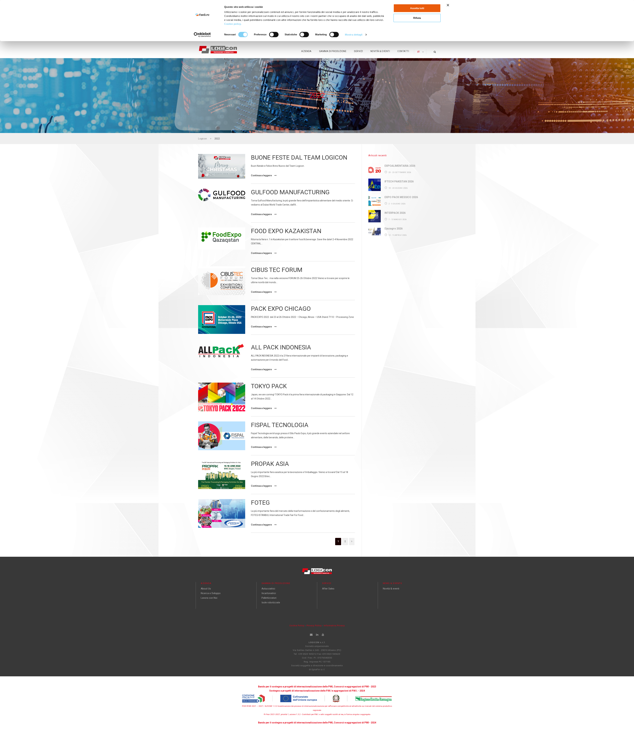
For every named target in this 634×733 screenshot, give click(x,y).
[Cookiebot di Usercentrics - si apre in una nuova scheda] (202, 34)
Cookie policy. (233, 23)
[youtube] (323, 634)
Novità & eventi (380, 51)
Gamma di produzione (333, 51)
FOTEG (260, 502)
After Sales (328, 588)
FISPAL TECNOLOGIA (279, 425)
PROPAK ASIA (270, 463)
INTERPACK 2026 (395, 212)
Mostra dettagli (354, 34)
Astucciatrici (268, 588)
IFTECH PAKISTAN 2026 (399, 181)
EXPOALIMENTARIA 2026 (400, 165)
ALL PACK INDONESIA (281, 347)
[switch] (274, 34)
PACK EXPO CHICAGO (281, 308)
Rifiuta (417, 18)
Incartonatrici (269, 593)
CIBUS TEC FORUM (276, 269)
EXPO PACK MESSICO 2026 (401, 197)
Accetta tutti (417, 8)
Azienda (306, 51)
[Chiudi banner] (448, 5)
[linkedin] (317, 634)
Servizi (358, 51)
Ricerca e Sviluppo (211, 593)
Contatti (403, 51)
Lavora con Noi (209, 597)
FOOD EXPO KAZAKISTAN (286, 231)
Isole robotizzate (271, 602)
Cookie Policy (296, 625)
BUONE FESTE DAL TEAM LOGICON (299, 157)
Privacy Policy (314, 625)
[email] (311, 634)
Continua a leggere (261, 175)
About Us (206, 588)
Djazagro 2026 (394, 228)
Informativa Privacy (334, 625)
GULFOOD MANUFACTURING (290, 192)
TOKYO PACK (269, 386)
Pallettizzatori (269, 597)
